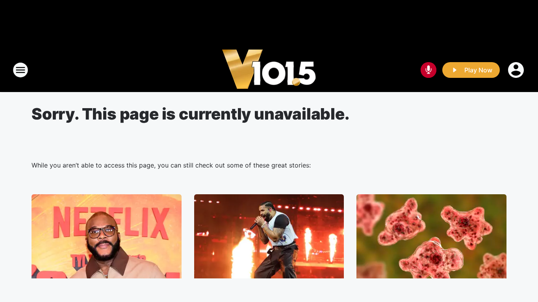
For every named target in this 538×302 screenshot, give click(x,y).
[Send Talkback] (428, 70)
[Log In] (516, 70)
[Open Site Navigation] (20, 70)
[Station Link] (269, 70)
